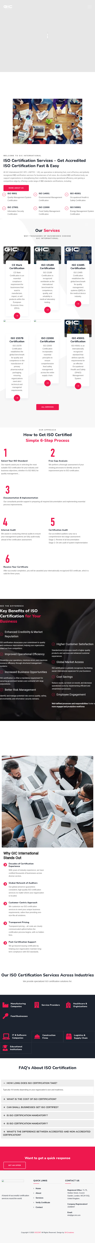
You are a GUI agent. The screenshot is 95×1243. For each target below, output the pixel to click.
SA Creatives (69, 1232)
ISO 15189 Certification (47, 266)
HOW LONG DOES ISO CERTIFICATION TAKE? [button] (32, 1083)
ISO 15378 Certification (17, 339)
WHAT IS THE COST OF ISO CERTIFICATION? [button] (31, 1099)
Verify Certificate (43, 1203)
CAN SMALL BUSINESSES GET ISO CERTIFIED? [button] (33, 1107)
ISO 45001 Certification (78, 339)
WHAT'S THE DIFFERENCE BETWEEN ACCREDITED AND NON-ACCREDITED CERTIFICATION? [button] (46, 1133)
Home (38, 1188)
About (38, 1193)
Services (39, 1198)
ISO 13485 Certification (78, 266)
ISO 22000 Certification (47, 339)
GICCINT (37, 1232)
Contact (39, 1207)
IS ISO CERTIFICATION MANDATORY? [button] (27, 1115)
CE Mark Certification (17, 266)
